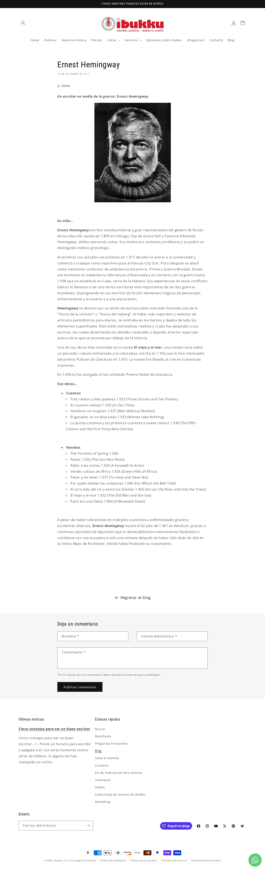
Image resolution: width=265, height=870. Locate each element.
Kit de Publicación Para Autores (118, 773)
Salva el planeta (107, 758)
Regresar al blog (135, 597)
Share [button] (65, 86)
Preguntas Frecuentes (111, 743)
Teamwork (102, 780)
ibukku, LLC (61, 860)
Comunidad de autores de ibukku (120, 794)
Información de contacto (206, 860)
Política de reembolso (113, 860)
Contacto (101, 765)
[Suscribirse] (88, 825)
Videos (100, 787)
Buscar (100, 729)
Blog (98, 751)
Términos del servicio (174, 860)
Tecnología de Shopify (82, 860)
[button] (23, 23)
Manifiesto (103, 736)
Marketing (102, 802)
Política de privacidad (143, 860)
